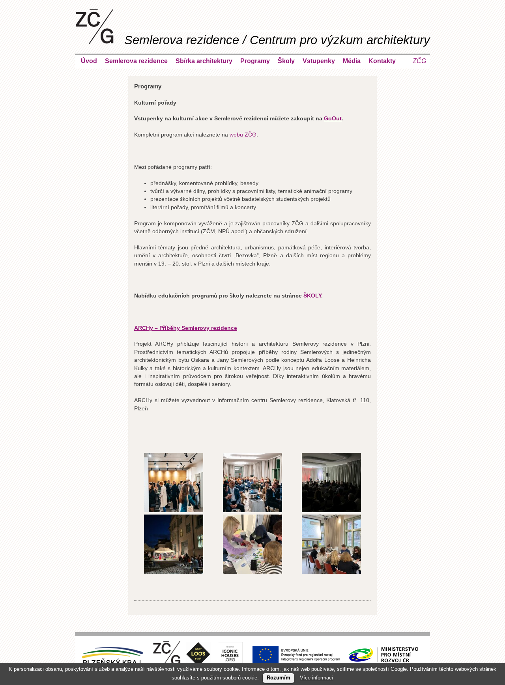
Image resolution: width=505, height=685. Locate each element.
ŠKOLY (312, 296)
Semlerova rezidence (136, 61)
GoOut (333, 119)
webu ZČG (243, 135)
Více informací (316, 678)
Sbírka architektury (204, 61)
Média (352, 61)
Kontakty (382, 61)
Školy (286, 61)
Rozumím (278, 678)
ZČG (419, 61)
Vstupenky (319, 61)
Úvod (89, 61)
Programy (255, 61)
